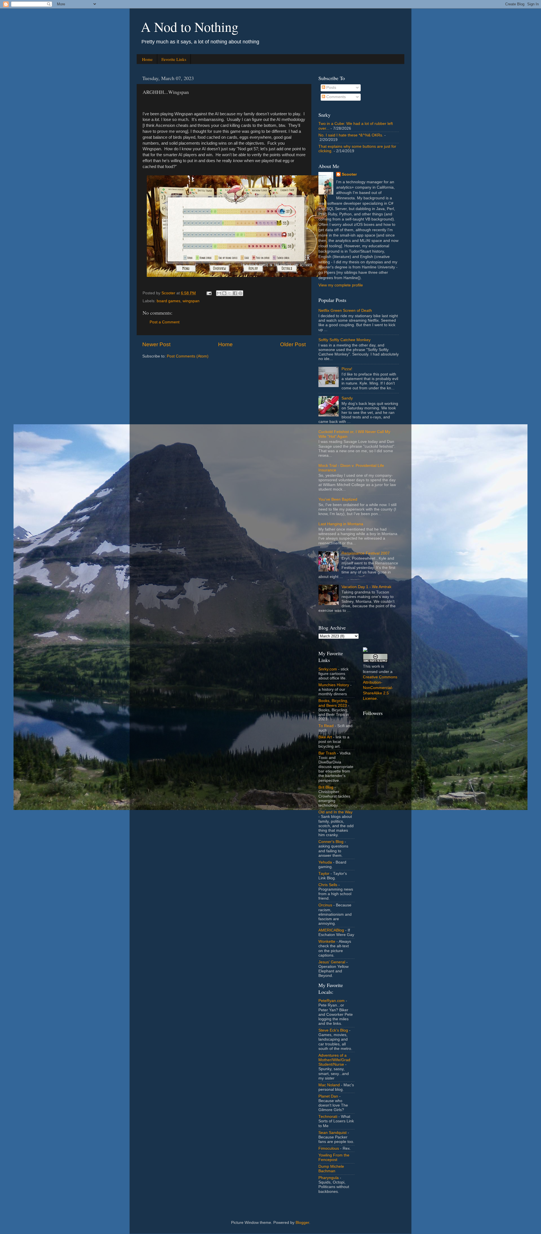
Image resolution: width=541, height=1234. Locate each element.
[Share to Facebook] (235, 293)
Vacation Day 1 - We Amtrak (366, 587)
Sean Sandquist (332, 1133)
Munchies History (333, 685)
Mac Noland (329, 1085)
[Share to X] (229, 293)
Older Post (293, 344)
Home (147, 59)
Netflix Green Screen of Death (345, 310)
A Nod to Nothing (189, 26)
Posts (330, 87)
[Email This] (219, 293)
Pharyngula (328, 1178)
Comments (335, 97)
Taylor (323, 873)
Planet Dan (328, 1096)
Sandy (347, 398)
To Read (326, 726)
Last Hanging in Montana (340, 524)
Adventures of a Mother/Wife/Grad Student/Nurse (334, 1060)
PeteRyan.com (331, 1001)
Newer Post (156, 344)
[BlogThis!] (224, 293)
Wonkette (326, 941)
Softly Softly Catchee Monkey (344, 340)
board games (168, 301)
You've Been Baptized (337, 499)
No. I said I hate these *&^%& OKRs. (350, 135)
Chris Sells (327, 885)
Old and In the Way (335, 812)
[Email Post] (209, 293)
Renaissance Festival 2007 (366, 553)
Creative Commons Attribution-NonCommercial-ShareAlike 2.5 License (380, 688)
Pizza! (347, 369)
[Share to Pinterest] (240, 293)
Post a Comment (164, 322)
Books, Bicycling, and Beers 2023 (333, 703)
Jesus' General (331, 962)
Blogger (302, 1222)
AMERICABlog (331, 930)
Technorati (327, 1116)
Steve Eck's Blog (333, 1030)
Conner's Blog (330, 842)
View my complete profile (340, 285)
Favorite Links (173, 59)
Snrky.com (327, 669)
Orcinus (325, 905)
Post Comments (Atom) (188, 356)
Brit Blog (325, 787)
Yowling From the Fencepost (333, 1157)
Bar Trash (327, 753)
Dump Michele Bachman (331, 1168)
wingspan (191, 301)
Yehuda (325, 862)
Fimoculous (328, 1148)
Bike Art (325, 737)
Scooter (349, 174)
